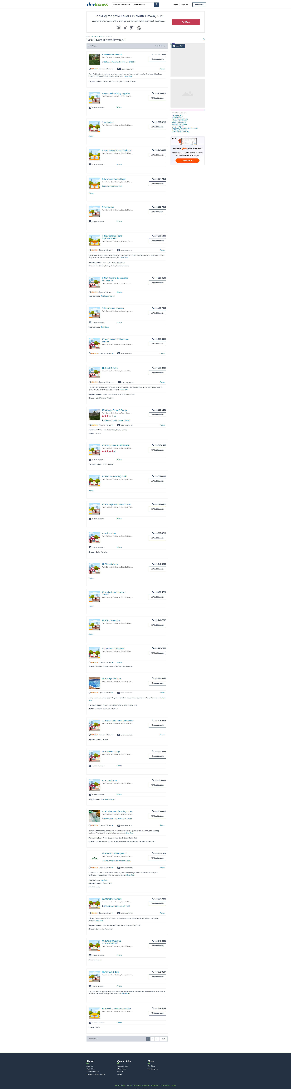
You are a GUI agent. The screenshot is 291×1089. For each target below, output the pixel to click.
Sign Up (185, 4)
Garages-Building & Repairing (131, 448)
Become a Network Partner (96, 1074)
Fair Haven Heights (107, 296)
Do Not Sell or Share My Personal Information (142, 1085)
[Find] (156, 4)
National (120, 1072)
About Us (90, 1066)
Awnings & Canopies (128, 479)
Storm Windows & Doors (129, 96)
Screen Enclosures (127, 344)
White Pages (121, 1069)
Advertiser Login (122, 1066)
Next (163, 1039)
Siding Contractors (179, 122)
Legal (174, 1085)
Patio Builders (126, 371)
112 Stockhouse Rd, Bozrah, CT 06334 (116, 906)
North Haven (99, 36)
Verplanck (104, 880)
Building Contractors (179, 130)
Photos (162, 69)
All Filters (93, 46)
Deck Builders (126, 125)
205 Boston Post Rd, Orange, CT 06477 (116, 420)
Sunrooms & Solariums (180, 132)
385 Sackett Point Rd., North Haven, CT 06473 (119, 62)
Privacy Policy (120, 1085)
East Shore (105, 327)
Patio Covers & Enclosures (111, 58)
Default (162, 46)
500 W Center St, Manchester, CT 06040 (117, 861)
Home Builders (177, 126)
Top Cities (151, 1066)
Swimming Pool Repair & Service (132, 681)
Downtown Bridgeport (108, 799)
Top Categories (153, 1069)
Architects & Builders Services (131, 283)
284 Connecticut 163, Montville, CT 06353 (117, 818)
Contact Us (90, 1069)
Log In (175, 4)
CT (92, 36)
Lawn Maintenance (127, 856)
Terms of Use (165, 1085)
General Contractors (180, 121)
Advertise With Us (93, 1072)
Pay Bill (120, 1074)
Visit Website (158, 59)
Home (88, 36)
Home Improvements (128, 311)
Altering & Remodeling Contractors (185, 128)
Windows (124, 241)
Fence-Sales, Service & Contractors (133, 58)
